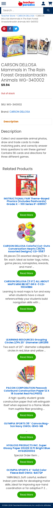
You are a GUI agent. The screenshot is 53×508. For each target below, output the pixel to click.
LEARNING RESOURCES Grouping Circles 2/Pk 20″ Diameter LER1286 (26, 341)
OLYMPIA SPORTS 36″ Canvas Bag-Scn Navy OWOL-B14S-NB (26, 425)
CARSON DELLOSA (25, 15)
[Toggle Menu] (3, 3)
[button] (46, 39)
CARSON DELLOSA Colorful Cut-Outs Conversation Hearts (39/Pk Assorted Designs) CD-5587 (26, 248)
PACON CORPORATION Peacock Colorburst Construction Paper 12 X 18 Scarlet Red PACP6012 (26, 390)
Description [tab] (11, 121)
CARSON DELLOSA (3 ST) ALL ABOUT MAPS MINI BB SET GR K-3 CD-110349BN (26, 284)
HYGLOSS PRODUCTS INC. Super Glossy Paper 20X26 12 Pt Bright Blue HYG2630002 (26, 448)
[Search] (48, 10)
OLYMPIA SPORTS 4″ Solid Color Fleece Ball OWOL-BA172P (26, 471)
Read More (26, 215)
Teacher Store (8, 15)
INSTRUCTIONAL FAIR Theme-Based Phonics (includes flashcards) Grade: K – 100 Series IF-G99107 (26, 201)
